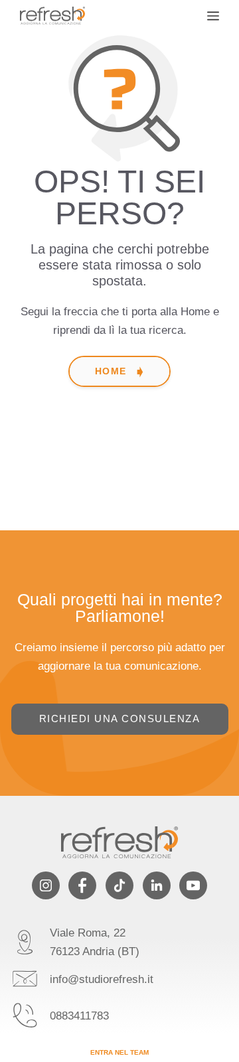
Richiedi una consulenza (119, 718)
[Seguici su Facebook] (82, 885)
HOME (111, 371)
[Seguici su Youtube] (193, 885)
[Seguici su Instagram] (46, 885)
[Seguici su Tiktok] (119, 885)
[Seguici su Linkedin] (157, 885)
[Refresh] (52, 15)
